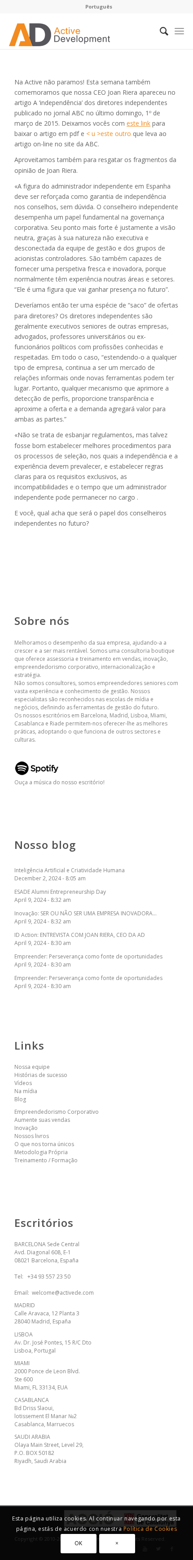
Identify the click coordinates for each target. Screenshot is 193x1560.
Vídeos (23, 1083)
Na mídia (25, 1091)
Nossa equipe (32, 1067)
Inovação (26, 1128)
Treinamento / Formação (46, 1160)
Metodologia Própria (41, 1152)
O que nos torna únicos (44, 1144)
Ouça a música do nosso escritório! (59, 782)
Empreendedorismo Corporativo (56, 1112)
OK (79, 1543)
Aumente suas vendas (42, 1120)
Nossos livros (31, 1136)
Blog (20, 1099)
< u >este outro (108, 133)
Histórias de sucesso (40, 1075)
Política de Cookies (150, 1529)
